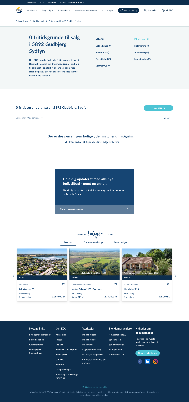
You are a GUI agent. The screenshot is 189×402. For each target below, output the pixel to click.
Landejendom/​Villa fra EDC (82, 284)
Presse (59, 339)
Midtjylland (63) (116, 349)
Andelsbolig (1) (141, 52)
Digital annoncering (91, 349)
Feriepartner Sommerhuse (35, 351)
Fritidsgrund (38, 21)
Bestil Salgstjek (36, 339)
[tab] (68, 242)
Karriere (60, 364)
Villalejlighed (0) (103, 46)
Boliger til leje (88, 339)
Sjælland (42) (115, 339)
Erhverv (42, 2)
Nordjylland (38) (116, 354)
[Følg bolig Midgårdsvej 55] (63, 284)
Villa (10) (100, 39)
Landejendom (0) (142, 59)
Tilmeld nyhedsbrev (147, 353)
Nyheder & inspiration (66, 349)
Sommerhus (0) (103, 66)
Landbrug (52, 2)
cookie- (108, 392)
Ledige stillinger (63, 369)
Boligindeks (87, 344)
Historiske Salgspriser (92, 354)
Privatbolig (31, 2)
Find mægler (107, 10)
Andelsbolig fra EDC (131, 284)
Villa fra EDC (24, 284)
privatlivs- (100, 392)
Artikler (59, 344)
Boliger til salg (22, 21)
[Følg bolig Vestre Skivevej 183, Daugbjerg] (115, 284)
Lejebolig (61, 2)
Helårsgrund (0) (141, 46)
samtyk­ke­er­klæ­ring (100, 395)
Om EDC (60, 359)
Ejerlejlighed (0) (103, 59)
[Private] (19, 10)
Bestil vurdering (130, 10)
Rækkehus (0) (102, 52)
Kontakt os (61, 334)
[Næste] (174, 276)
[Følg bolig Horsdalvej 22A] (168, 284)
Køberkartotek (36, 344)
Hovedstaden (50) (117, 334)
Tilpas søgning (158, 108)
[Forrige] (14, 276)
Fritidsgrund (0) (141, 39)
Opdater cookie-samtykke (96, 387)
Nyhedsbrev (61, 354)
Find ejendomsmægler (40, 334)
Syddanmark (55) (117, 344)
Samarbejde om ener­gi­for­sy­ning (67, 376)
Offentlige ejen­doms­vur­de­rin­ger (94, 361)
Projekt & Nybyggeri (76, 2)
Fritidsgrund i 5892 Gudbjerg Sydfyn (65, 21)
